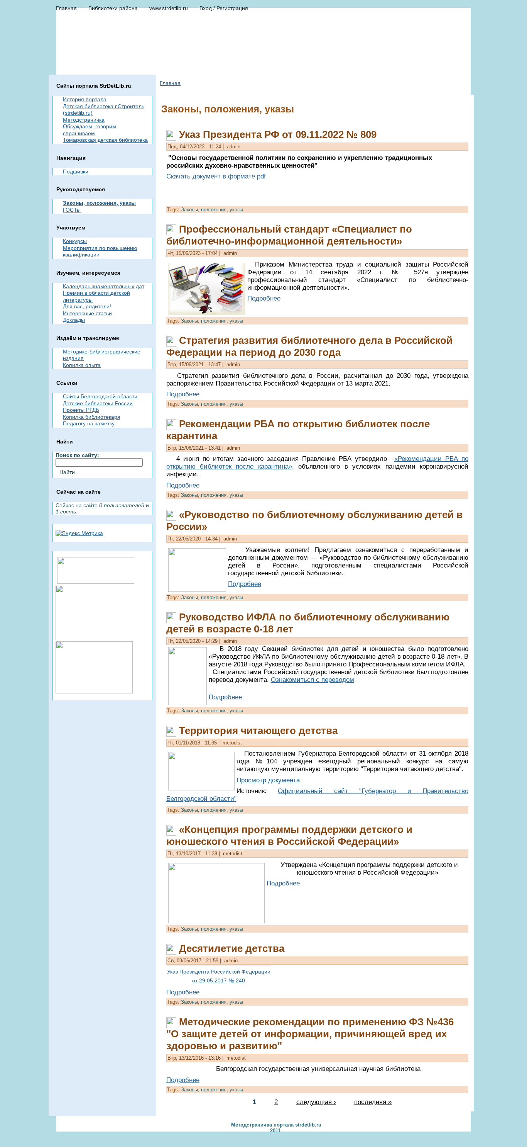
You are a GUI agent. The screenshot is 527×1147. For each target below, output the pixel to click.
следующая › (316, 1102)
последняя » (373, 1102)
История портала (84, 99)
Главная (170, 83)
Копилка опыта (82, 365)
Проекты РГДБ (81, 410)
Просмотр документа (268, 780)
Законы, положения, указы (99, 203)
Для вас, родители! (87, 306)
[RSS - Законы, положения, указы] (59, 1127)
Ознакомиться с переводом (312, 679)
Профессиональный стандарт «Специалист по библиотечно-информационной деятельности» (289, 235)
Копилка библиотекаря (91, 417)
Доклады (74, 320)
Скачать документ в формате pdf (216, 176)
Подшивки (75, 171)
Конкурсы (75, 241)
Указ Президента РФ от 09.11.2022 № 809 (278, 134)
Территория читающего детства (258, 730)
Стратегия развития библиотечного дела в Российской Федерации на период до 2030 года (309, 346)
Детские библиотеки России (98, 403)
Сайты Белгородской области (100, 396)
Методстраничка (84, 120)
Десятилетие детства (231, 948)
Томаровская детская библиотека (105, 140)
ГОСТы (72, 210)
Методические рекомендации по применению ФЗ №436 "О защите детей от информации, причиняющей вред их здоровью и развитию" (310, 1034)
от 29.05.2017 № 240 (218, 980)
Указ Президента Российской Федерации (218, 972)
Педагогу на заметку (89, 423)
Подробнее (263, 298)
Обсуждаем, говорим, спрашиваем (90, 129)
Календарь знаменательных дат (103, 286)
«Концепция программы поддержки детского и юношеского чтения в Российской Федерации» (289, 835)
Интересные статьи (87, 313)
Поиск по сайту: (77, 455)
